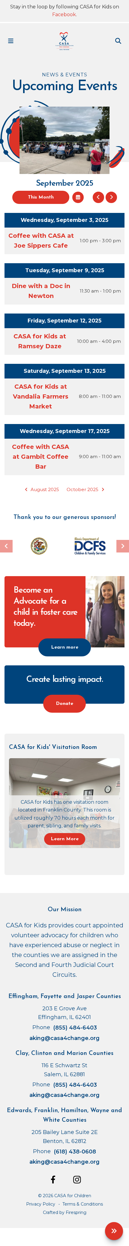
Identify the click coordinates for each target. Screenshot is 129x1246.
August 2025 (45, 489)
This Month (41, 197)
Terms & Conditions (82, 1204)
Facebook (64, 14)
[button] (10, 41)
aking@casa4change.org (64, 1038)
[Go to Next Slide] (122, 546)
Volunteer (114, 1231)
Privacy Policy (40, 1204)
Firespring (76, 1212)
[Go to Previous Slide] (6, 546)
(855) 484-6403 (75, 1027)
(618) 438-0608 (75, 1151)
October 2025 (82, 489)
